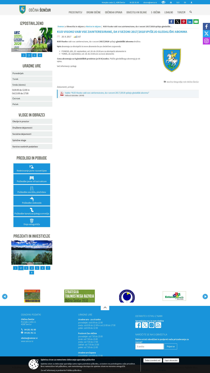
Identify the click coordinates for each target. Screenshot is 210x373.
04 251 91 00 (134, 2)
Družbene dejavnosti (22, 127)
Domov (61, 26)
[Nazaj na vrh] (105, 308)
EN (185, 2)
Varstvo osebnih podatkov (25, 146)
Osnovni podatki (31, 314)
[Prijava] (191, 2)
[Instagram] (206, 40)
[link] (171, 21)
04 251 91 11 (30, 332)
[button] (4, 296)
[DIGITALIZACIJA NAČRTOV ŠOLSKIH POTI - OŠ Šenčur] (32, 296)
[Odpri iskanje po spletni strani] (191, 12)
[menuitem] (75, 9)
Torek (15, 79)
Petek (15, 104)
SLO (177, 2)
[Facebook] (206, 26)
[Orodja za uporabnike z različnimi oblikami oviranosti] (163, 2)
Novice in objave (93, 26)
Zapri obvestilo (171, 360)
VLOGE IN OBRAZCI (32, 115)
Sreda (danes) (19, 84)
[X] (206, 33)
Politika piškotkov (73, 370)
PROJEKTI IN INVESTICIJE (31, 236)
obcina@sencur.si (150, 2)
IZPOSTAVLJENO (31, 23)
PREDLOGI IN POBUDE (32, 158)
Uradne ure (85, 314)
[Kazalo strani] (171, 2)
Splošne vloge (19, 140)
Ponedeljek (17, 73)
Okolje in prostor (20, 121)
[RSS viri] (158, 324)
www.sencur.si (27, 341)
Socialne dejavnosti (21, 133)
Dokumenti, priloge (65, 87)
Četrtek (16, 98)
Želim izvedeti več (153, 360)
